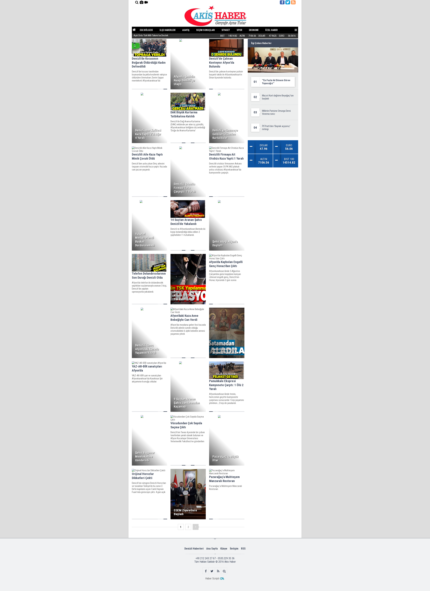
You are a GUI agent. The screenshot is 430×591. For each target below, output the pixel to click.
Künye (223, 548)
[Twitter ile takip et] (287, 2)
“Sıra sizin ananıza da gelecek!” (148, 35)
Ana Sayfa (212, 548)
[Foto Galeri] (141, 2)
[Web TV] (146, 2)
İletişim (234, 548)
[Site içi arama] (136, 2)
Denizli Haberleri (194, 548)
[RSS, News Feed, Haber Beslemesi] (293, 2)
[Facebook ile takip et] (282, 2)
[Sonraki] (196, 527)
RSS (243, 548)
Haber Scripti (212, 578)
